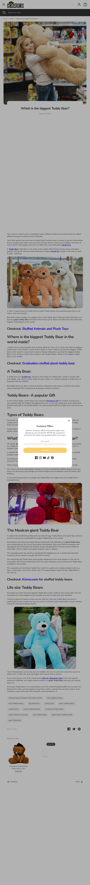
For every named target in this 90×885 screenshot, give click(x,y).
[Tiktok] (48, 457)
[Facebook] (36, 457)
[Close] (68, 420)
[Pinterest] (52, 457)
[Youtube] (44, 457)
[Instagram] (40, 457)
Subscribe (45, 450)
